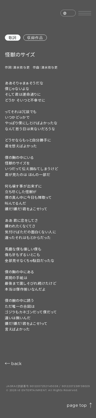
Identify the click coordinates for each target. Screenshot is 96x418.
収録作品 (35, 37)
